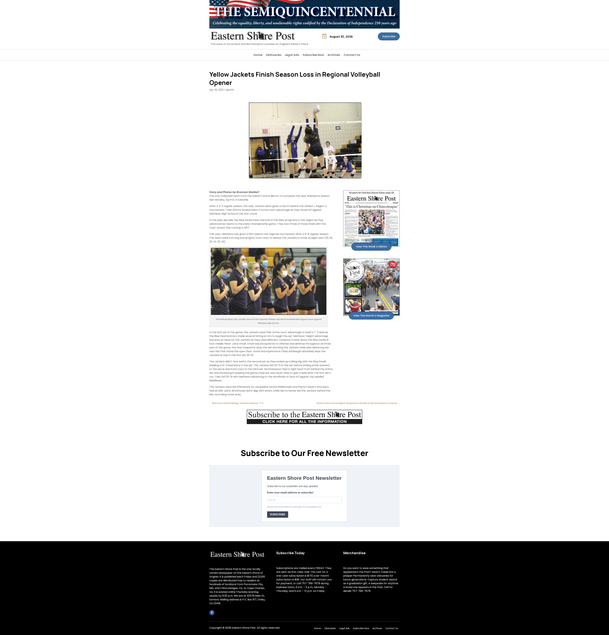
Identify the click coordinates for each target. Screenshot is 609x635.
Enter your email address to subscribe (290, 492)
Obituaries (273, 55)
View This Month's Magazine (371, 315)
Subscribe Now (313, 55)
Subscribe (388, 36)
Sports (230, 90)
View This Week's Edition (371, 246)
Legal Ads (292, 55)
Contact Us (352, 55)
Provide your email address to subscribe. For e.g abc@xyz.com (294, 507)
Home (258, 55)
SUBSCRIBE (277, 514)
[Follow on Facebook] (211, 612)
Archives (333, 55)
